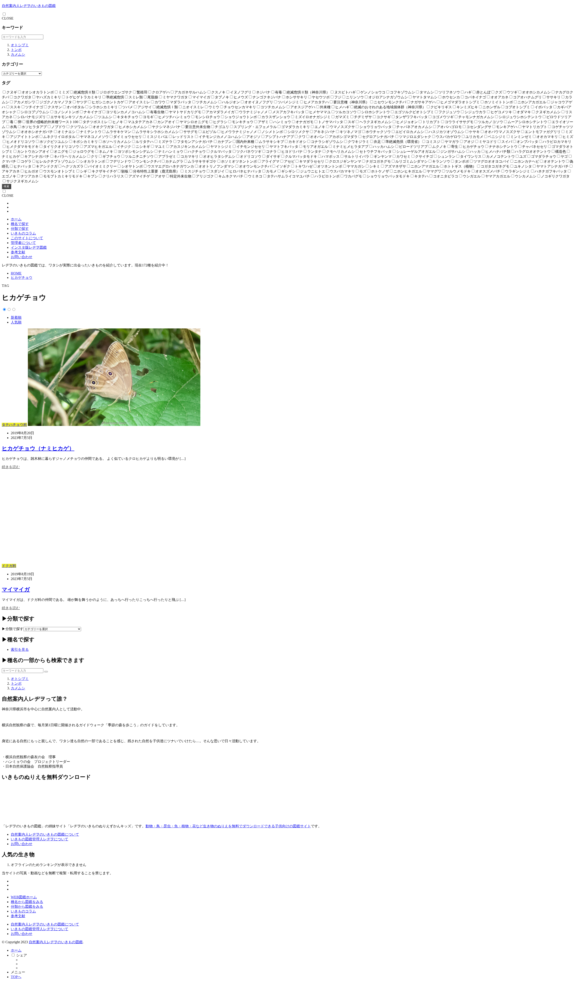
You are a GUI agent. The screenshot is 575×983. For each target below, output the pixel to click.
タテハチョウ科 (14, 425)
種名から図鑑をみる (27, 902)
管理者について (23, 243)
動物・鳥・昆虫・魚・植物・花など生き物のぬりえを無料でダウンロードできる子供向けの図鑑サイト (228, 826)
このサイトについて (27, 238)
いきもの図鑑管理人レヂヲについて (39, 839)
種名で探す (20, 224)
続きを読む (11, 467)
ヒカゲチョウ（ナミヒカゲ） (38, 448)
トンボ (16, 50)
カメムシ (18, 54)
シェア (21, 955)
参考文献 (18, 252)
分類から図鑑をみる (27, 906)
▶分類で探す (12, 629)
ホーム (16, 219)
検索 (6, 186)
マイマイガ (16, 589)
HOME (16, 273)
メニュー (18, 972)
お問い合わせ (21, 257)
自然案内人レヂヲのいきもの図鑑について (45, 834)
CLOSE (7, 18)
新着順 (16, 317)
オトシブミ (20, 45)
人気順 (16, 322)
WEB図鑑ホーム (24, 897)
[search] (46, 671)
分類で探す (20, 228)
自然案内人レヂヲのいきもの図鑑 (29, 6)
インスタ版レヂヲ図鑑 (29, 247)
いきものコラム (23, 233)
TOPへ (16, 977)
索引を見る (20, 649)
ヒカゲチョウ (21, 277)
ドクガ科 (9, 566)
